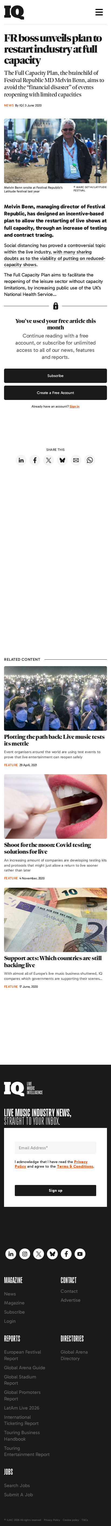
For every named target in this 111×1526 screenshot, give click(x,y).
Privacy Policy (52, 1520)
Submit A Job (18, 1495)
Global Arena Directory (74, 1355)
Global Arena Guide (24, 1368)
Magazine (14, 1303)
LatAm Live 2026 (21, 1408)
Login (10, 1321)
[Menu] (99, 12)
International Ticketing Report (21, 1420)
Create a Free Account (55, 392)
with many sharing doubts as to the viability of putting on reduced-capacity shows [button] (54, 258)
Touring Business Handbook (22, 1436)
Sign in (74, 406)
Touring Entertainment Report (27, 1451)
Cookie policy (71, 1520)
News (10, 1294)
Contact (69, 1291)
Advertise (71, 1300)
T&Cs (85, 1520)
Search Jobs (17, 1485)
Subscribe (55, 375)
